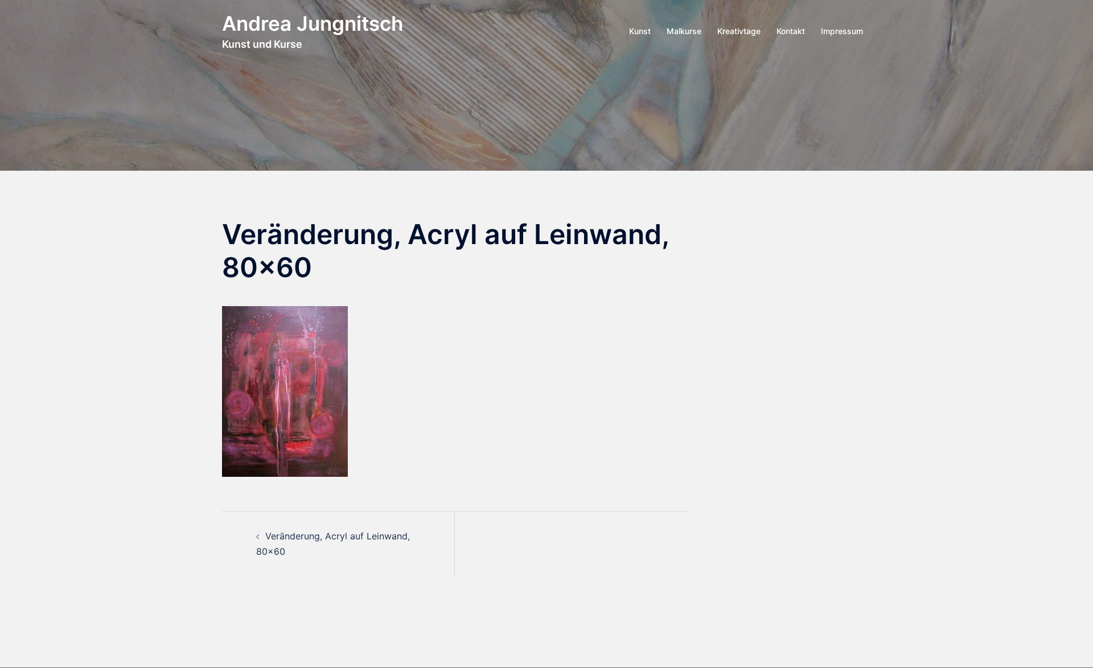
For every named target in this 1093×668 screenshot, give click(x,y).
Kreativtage (739, 31)
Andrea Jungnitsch (312, 23)
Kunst (640, 31)
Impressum (842, 31)
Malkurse (684, 31)
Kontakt (790, 31)
